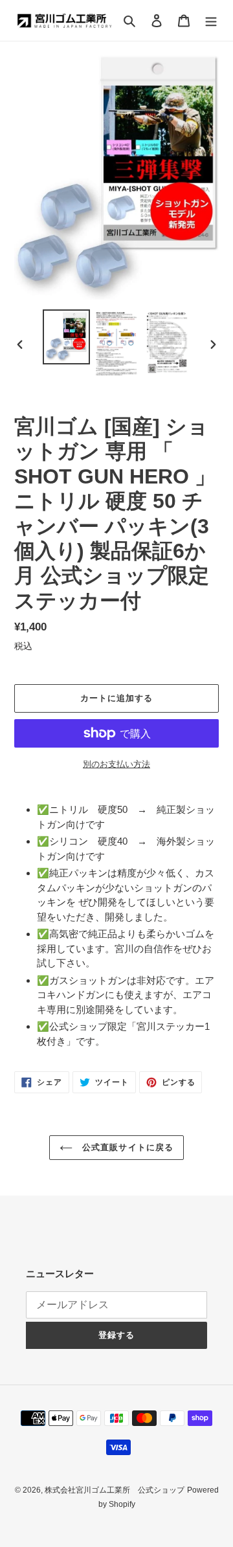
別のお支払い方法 (116, 764)
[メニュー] (211, 20)
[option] (66, 337)
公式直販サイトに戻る (126, 1147)
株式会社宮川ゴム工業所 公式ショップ (114, 1490)
